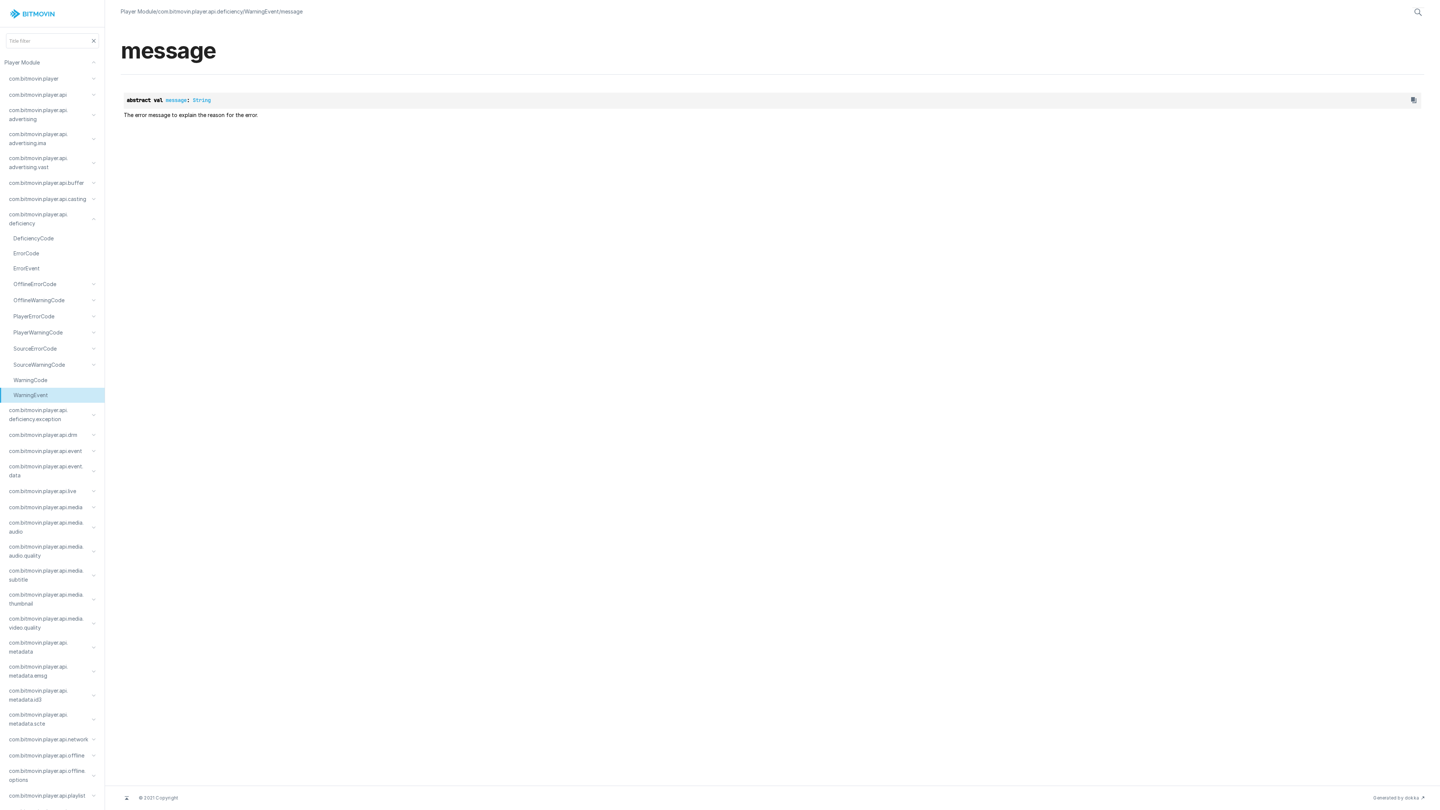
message (292, 11)
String (202, 100)
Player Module (138, 11)
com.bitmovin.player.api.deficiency (200, 11)
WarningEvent (261, 11)
